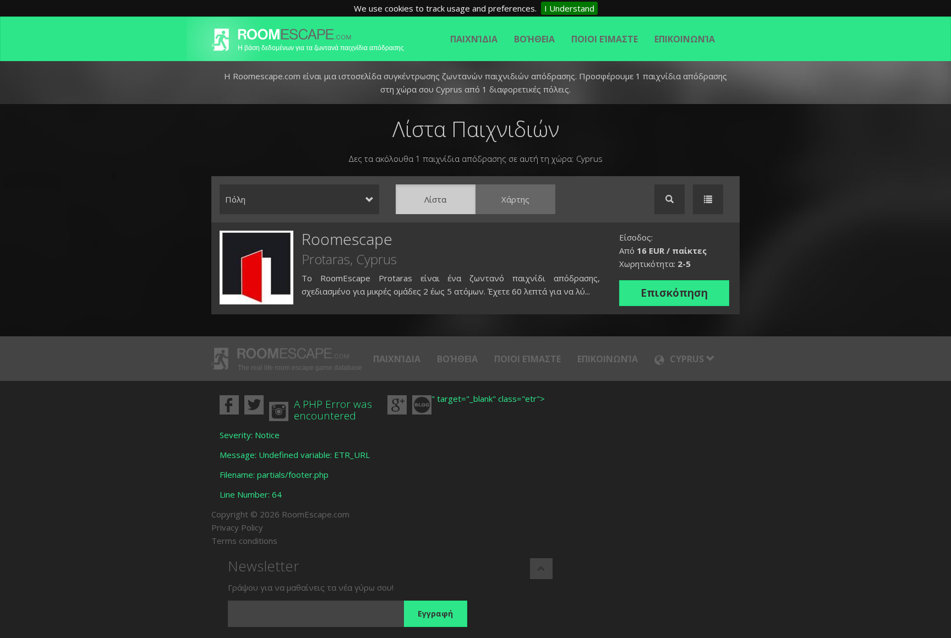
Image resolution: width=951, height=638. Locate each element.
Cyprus (376, 259)
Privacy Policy (237, 527)
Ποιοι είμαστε (604, 39)
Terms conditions (244, 540)
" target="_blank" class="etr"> (488, 398)
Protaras (326, 259)
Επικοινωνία (684, 39)
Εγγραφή (435, 613)
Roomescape (347, 238)
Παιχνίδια (474, 39)
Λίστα (435, 199)
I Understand (569, 8)
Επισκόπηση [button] (674, 293)
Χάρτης (515, 199)
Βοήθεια (534, 39)
